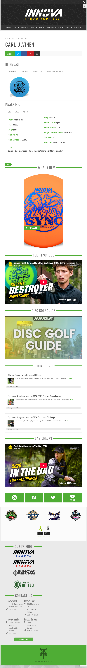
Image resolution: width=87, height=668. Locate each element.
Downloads (50, 27)
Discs (16, 27)
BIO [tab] (9, 112)
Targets (32, 27)
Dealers (67, 27)
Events (23, 27)
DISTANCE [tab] (12, 72)
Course (76, 27)
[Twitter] (53, 497)
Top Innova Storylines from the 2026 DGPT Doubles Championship (34, 396)
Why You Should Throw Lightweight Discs (24, 375)
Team (59, 27)
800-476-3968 (32, 615)
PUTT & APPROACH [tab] (54, 72)
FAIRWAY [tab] (24, 72)
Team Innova (15, 38)
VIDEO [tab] (25, 112)
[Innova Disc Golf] (43, 14)
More (70, 378)
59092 (15, 124)
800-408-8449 (14, 609)
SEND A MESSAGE (23, 639)
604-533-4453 (14, 633)
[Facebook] (34, 497)
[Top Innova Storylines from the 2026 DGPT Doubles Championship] (11, 402)
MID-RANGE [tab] (37, 72)
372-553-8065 (32, 631)
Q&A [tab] (17, 112)
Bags (41, 27)
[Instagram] (14, 497)
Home (8, 27)
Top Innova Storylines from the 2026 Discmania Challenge (31, 417)
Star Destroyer (19, 85)
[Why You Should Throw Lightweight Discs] (11, 381)
